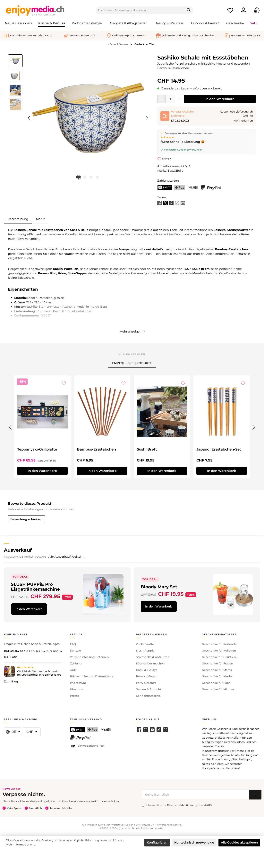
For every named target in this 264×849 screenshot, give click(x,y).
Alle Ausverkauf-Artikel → (66, 556)
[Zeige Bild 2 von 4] (84, 177)
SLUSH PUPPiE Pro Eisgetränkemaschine (35, 587)
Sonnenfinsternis (148, 695)
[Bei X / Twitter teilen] (165, 203)
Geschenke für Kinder (217, 676)
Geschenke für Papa (216, 682)
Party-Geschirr (146, 682)
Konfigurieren (157, 842)
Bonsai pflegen (147, 676)
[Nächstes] (146, 118)
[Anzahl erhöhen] (179, 99)
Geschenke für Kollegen (219, 650)
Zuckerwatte (145, 644)
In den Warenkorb (219, 99)
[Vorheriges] (29, 118)
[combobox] (140, 10)
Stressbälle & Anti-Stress (153, 657)
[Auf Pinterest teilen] (171, 203)
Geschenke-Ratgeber (219, 634)
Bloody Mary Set (159, 586)
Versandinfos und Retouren (89, 657)
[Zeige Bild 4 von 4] (97, 177)
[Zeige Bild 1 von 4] (78, 177)
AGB (73, 669)
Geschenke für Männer (218, 689)
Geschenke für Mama (217, 669)
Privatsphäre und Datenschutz (91, 676)
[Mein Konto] (243, 10)
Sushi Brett (147, 449)
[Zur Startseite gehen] (35, 10)
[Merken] (64, 383)
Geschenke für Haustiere (219, 657)
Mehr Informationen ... (21, 844)
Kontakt (75, 650)
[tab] (18, 219)
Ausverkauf (18, 550)
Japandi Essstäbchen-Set (218, 449)
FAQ (73, 644)
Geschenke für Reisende (219, 644)
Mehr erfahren (243, 120)
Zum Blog (11, 681)
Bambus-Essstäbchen (96, 449)
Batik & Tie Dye (147, 669)
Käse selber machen (150, 663)
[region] (78, 118)
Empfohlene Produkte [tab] (132, 363)
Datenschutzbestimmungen (183, 805)
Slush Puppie (145, 650)
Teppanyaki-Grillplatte (37, 449)
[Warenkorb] (255, 10)
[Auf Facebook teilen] (159, 203)
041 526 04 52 (13, 651)
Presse (74, 695)
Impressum (78, 682)
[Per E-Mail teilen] (183, 203)
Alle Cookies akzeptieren (239, 842)
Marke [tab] (40, 219)
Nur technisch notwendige (194, 842)
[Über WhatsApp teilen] (177, 203)
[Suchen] (188, 10)
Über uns (76, 689)
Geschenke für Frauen (217, 663)
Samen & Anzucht (148, 689)
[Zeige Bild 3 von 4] (91, 177)
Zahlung (76, 663)
